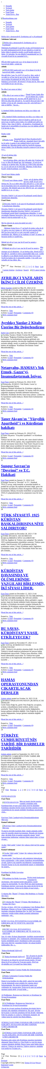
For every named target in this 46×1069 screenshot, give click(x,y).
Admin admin (6, 698)
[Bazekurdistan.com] (9, 18)
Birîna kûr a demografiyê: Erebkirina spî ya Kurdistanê (21, 37)
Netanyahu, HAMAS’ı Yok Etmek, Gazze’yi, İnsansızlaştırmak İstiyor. (22, 371)
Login (11, 1065)
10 (37, 790)
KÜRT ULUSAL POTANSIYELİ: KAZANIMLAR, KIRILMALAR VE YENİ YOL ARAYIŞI (21, 922)
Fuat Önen (5, 382)
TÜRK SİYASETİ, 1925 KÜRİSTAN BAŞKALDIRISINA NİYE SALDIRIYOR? (22, 521)
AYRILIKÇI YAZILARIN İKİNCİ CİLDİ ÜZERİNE (22, 280)
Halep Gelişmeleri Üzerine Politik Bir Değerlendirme (21, 970)
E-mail (10, 313)
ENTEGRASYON (8, 796)
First (7, 790)
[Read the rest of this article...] (12, 307)
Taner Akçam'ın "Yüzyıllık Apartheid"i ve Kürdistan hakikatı (23, 423)
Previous (13, 790)
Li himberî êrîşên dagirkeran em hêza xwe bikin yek (20, 111)
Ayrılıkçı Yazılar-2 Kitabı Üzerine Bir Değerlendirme (22, 325)
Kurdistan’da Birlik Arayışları (12, 872)
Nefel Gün (5, 333)
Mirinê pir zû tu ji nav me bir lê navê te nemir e (18, 242)
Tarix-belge (10, 10)
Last (41, 267)
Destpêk (9, 6)
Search (26, 270)
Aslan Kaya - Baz (12, 14)
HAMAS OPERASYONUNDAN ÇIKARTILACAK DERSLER (19, 686)
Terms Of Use (30, 1063)
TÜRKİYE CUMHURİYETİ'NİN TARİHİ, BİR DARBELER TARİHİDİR (23, 741)
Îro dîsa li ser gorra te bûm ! (11, 89)
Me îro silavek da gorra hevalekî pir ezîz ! (16, 223)
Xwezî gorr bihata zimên (10, 174)
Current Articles (8, 270)
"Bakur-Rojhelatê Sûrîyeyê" (11, 951)
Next (37, 267)
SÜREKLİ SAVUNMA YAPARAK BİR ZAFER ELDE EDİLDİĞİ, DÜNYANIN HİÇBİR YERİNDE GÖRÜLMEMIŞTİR (23, 1024)
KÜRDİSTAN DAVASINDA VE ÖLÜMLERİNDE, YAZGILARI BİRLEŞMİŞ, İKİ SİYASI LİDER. (23, 579)
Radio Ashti (5, 134)
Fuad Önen (10, 12)
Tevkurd (9, 8)
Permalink (17, 313)
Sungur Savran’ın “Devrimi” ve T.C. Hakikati (15, 470)
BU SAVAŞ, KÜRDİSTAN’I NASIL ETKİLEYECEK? (19, 632)
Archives (19, 270)
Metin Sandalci (6, 288)
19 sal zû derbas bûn (9, 155)
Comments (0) (28, 313)
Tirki (11, 311)
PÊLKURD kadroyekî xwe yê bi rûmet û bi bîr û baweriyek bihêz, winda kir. (19, 63)
